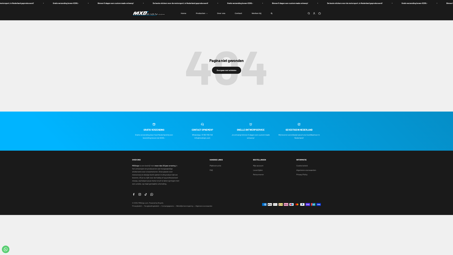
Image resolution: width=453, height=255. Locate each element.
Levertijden (258, 170)
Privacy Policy (301, 174)
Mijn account (258, 165)
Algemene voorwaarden (306, 170)
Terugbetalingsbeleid (151, 206)
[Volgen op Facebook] (133, 194)
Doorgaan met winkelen (226, 70)
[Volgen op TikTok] (145, 194)
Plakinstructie (215, 165)
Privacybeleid (137, 206)
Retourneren (258, 174)
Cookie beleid (302, 165)
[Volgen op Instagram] (139, 194)
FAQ (211, 170)
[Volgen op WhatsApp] (151, 194)
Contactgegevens (167, 206)
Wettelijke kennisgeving (184, 206)
